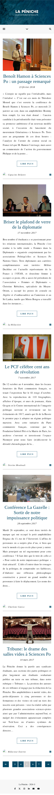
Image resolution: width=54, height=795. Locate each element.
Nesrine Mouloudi (16, 465)
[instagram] (24, 788)
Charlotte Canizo (16, 606)
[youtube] (38, 788)
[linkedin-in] (29, 788)
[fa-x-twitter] (20, 788)
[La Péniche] (27, 12)
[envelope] (34, 788)
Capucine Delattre (17, 174)
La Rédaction (14, 324)
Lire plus (27, 163)
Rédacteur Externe (17, 751)
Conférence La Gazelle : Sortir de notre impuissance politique (27, 512)
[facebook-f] (15, 788)
